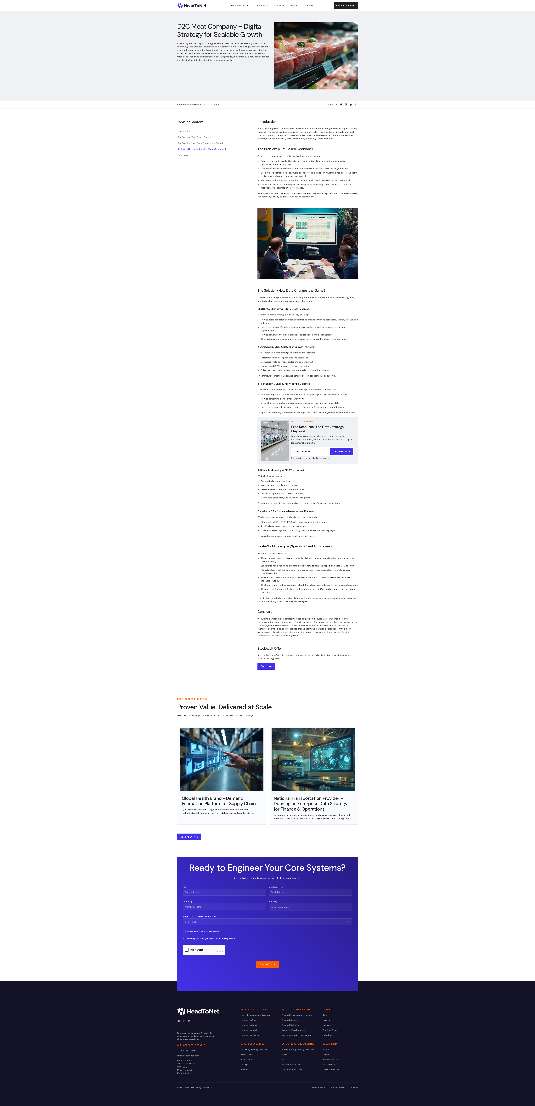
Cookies (354, 1087)
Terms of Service (337, 1087)
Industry (273, 901)
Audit (284, 1054)
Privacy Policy (319, 1087)
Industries (328, 1035)
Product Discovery (291, 1019)
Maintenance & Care (292, 1069)
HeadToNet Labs (331, 1059)
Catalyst (245, 1064)
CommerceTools (249, 1024)
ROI (283, 1059)
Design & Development (293, 1029)
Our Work (327, 1024)
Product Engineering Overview (297, 1014)
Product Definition (291, 1024)
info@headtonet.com (188, 1055)
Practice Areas (330, 1029)
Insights (326, 1019)
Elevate (244, 1069)
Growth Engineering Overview (256, 1014)
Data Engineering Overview (254, 1049)
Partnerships (329, 1064)
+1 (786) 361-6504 (186, 1050)
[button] (240, 5)
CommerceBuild (249, 1029)
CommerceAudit (249, 1019)
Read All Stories (189, 836)
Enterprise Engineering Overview (298, 1049)
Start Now (266, 666)
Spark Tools (247, 1059)
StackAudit (246, 1054)
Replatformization (291, 1064)
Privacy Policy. (228, 938)
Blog (325, 1014)
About (326, 1049)
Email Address (276, 887)
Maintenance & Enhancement (297, 1035)
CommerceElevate (250, 1035)
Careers (327, 1054)
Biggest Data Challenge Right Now (199, 916)
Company (187, 901)
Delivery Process (331, 1069)
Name (186, 887)
